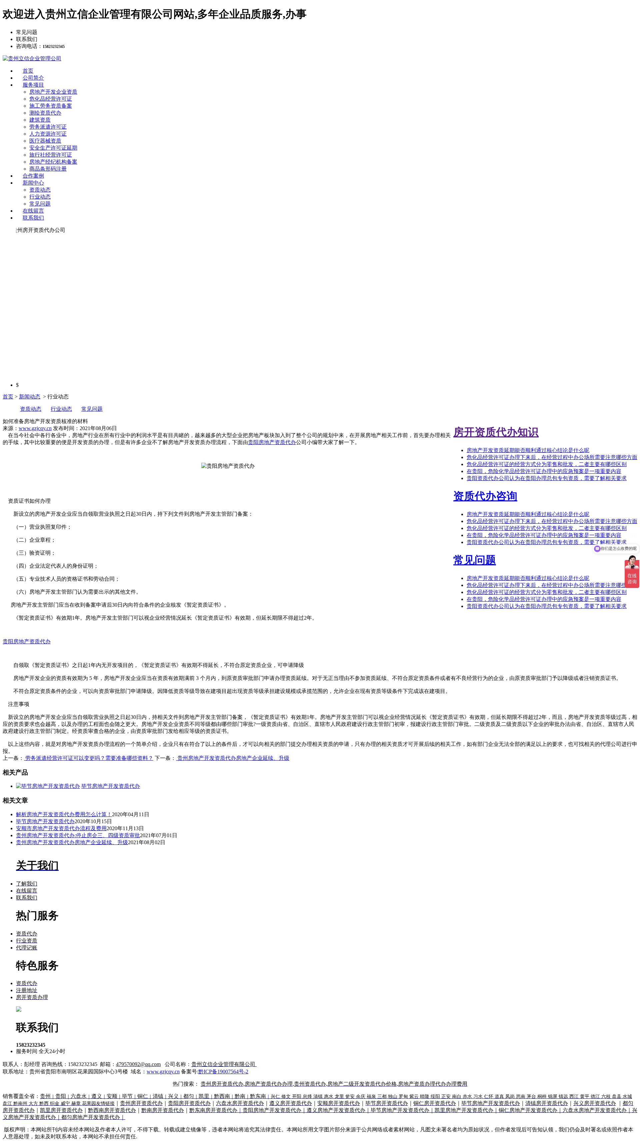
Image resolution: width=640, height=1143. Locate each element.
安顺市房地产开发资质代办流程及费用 (61, 828)
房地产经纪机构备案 (53, 162)
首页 (28, 71)
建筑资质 (40, 120)
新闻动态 (29, 396)
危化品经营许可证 (50, 99)
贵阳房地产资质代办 (272, 442)
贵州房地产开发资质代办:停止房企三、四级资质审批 (78, 835)
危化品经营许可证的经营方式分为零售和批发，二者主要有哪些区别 (547, 464)
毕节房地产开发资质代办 (45, 821)
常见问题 (40, 204)
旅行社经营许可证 (50, 155)
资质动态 (40, 190)
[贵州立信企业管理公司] (32, 58)
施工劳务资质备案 (50, 106)
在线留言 (33, 211)
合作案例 (33, 176)
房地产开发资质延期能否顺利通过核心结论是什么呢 (528, 450)
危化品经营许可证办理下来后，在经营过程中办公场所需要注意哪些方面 (552, 457)
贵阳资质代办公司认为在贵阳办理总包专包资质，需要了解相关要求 (547, 478)
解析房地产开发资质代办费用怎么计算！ (64, 814)
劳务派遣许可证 (48, 127)
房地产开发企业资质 (53, 92)
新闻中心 (33, 183)
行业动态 (40, 197)
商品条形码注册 (48, 169)
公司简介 (33, 78)
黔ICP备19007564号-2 (223, 1071)
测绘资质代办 (45, 113)
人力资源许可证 (48, 134)
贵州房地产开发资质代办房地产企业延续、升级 (232, 758)
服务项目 (33, 85)
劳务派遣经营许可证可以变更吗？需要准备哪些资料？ (88, 758)
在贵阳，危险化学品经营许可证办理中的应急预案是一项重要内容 (544, 471)
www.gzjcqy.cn (35, 428)
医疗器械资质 (45, 141)
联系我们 (33, 218)
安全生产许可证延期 (53, 148)
